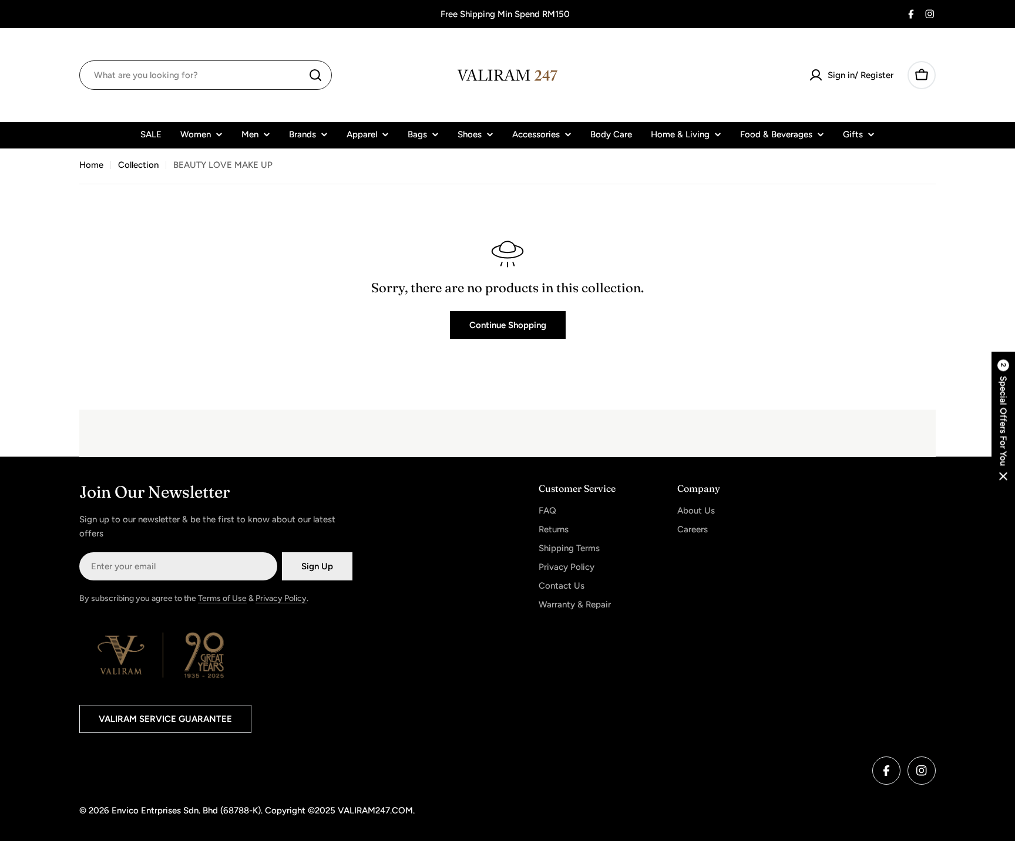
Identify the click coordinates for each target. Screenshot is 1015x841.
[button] (1003, 420)
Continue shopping (507, 325)
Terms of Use (222, 598)
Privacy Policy (281, 598)
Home (91, 165)
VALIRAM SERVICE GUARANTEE (165, 719)
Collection (138, 165)
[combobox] (205, 75)
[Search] (315, 75)
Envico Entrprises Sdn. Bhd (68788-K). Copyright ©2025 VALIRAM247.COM (262, 810)
